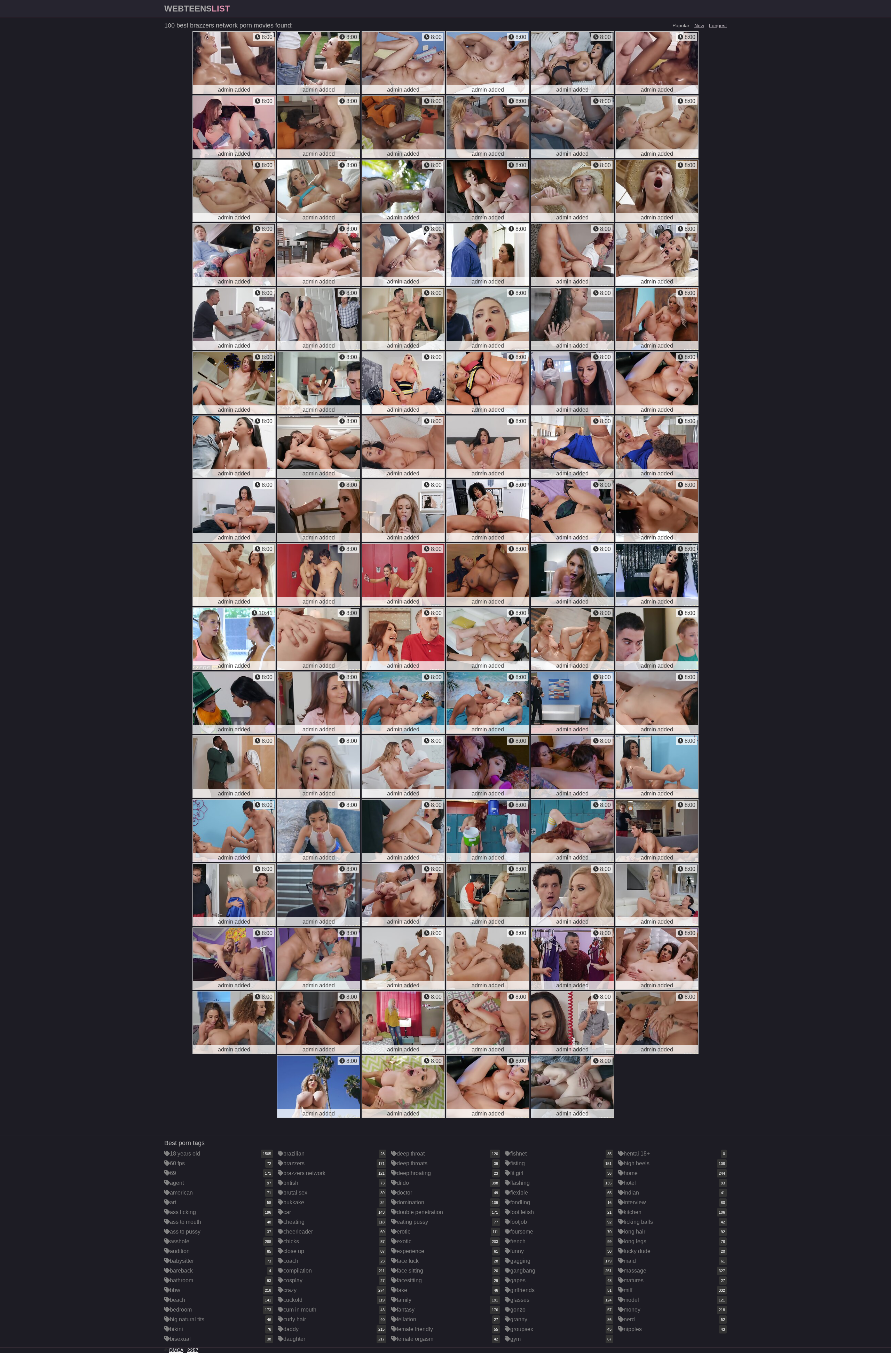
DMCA (176, 1350)
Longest (718, 25)
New (699, 25)
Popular (680, 25)
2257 (192, 1350)
